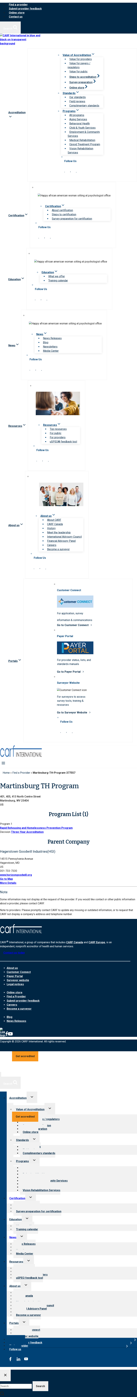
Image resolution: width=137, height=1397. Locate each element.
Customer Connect (19, 972)
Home (6, 772)
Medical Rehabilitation (82, 140)
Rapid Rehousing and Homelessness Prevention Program (36, 828)
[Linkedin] (2, 1035)
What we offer (56, 276)
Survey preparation (81, 82)
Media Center (51, 350)
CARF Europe (97, 942)
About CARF (54, 520)
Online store (17, 12)
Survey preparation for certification (72, 218)
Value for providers (80, 59)
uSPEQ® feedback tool (63, 441)
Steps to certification (64, 214)
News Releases (52, 338)
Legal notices (15, 984)
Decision (5, 832)
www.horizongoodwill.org (16, 874)
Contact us (16, 16)
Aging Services (78, 119)
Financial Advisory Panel (61, 540)
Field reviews (77, 101)
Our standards (77, 97)
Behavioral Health (79, 123)
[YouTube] (10, 1035)
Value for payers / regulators (79, 65)
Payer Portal (15, 976)
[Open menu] (3, 763)
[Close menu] (0, 1074)
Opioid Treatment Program (84, 144)
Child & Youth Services (82, 127)
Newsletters (50, 346)
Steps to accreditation (82, 77)
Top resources (58, 429)
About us (12, 968)
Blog (45, 342)
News (12, 1237)
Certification (17, 1198)
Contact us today (14, 952)
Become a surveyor (58, 549)
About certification (62, 210)
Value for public (78, 71)
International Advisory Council (64, 536)
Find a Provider (21, 772)
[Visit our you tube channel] (76, 171)
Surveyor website (18, 980)
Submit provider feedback (25, 8)
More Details (8, 883)
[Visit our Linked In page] (64, 171)
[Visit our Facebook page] (70, 171)
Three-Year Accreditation (27, 832)
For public (55, 433)
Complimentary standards (84, 105)
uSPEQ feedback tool (29, 1277)
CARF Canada (55, 524)
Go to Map (6, 879)
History (51, 528)
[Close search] (5, 1375)
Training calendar (58, 280)
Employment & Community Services (84, 134)
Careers (51, 545)
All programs (76, 115)
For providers (57, 437)
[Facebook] (6, 1035)
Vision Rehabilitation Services (80, 150)
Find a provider (18, 4)
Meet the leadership (59, 532)
